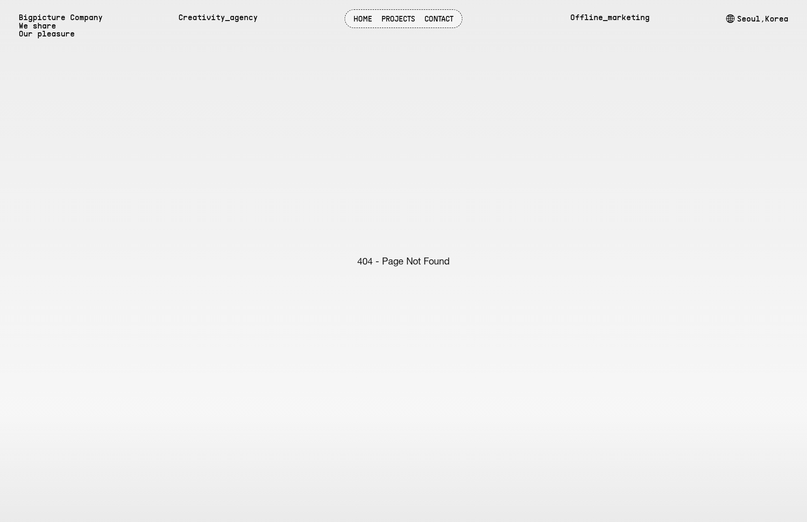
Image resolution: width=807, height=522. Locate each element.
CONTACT (439, 19)
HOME (363, 19)
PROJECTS (398, 19)
